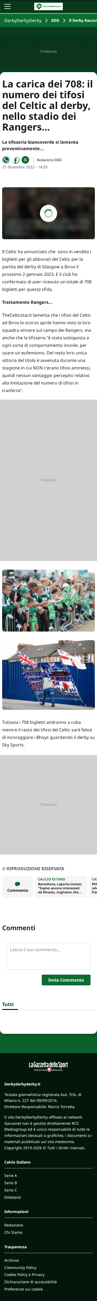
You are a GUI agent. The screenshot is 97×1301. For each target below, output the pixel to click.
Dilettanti (12, 1197)
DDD (55, 20)
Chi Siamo (13, 1232)
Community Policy (20, 1267)
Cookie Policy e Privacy (24, 1274)
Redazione (13, 1225)
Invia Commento (66, 980)
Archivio (11, 1260)
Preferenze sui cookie (23, 1289)
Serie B (10, 1182)
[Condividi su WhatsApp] (6, 160)
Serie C (10, 1190)
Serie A (10, 1175)
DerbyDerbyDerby (22, 20)
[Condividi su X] (25, 160)
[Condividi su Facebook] (15, 160)
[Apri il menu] (7, 6)
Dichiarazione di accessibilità (30, 1281)
